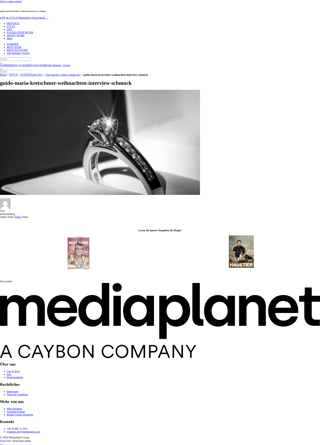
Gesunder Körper (16, 411)
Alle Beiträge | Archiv (18, 53)
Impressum (12, 391)
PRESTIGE (13, 23)
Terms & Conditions (17, 394)
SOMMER (12, 44)
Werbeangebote (15, 377)
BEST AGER (14, 47)
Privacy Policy (6, 440)
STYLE (11, 26)
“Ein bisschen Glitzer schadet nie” (63, 74)
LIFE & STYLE (22, 17)
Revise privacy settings (22, 440)
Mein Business (14, 408)
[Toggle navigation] (47, 18)
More (9, 38)
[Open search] (1, 63)
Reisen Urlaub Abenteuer (20, 414)
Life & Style (13, 371)
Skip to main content (11, 1)
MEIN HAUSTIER (17, 50)
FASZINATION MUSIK (20, 32)
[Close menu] (1, 69)
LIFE (9, 29)
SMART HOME (15, 35)
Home (3, 74)
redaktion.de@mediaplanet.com (23, 431)
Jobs (9, 374)
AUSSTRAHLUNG (31, 74)
